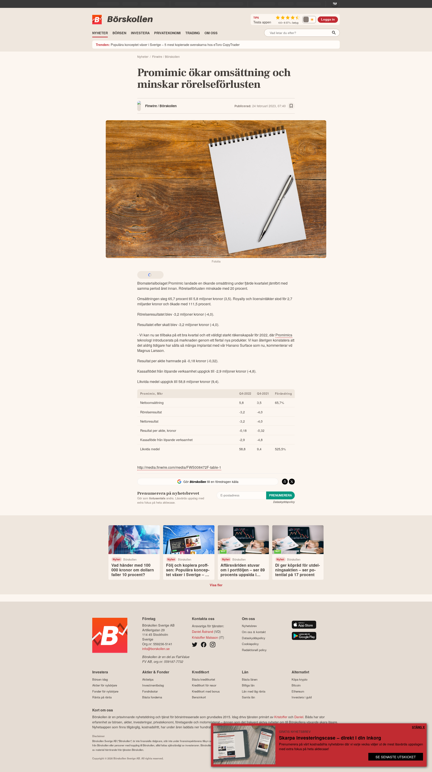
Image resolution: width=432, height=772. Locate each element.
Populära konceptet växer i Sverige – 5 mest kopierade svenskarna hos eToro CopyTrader (168, 44)
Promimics (283, 334)
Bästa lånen (249, 679)
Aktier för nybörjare (104, 685)
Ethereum (298, 691)
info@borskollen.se (156, 648)
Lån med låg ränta (253, 691)
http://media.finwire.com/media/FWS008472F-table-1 (179, 467)
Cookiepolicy (250, 644)
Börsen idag (100, 679)
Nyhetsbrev (249, 626)
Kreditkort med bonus (206, 691)
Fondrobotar (150, 691)
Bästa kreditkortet (203, 679)
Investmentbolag (153, 685)
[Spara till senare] (291, 106)
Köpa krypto (299, 679)
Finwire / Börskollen (161, 105)
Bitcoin (296, 685)
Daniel (298, 716)
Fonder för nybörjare (105, 691)
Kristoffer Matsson (205, 637)
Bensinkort (199, 697)
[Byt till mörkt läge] (309, 19)
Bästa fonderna (152, 697)
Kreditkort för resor (204, 685)
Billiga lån (248, 685)
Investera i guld (302, 697)
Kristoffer (280, 716)
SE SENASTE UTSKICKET (396, 756)
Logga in (328, 19)
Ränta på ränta (102, 697)
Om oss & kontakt (254, 632)
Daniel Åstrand (202, 631)
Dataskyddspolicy (284, 502)
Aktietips (148, 679)
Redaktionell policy (254, 650)
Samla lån (248, 697)
